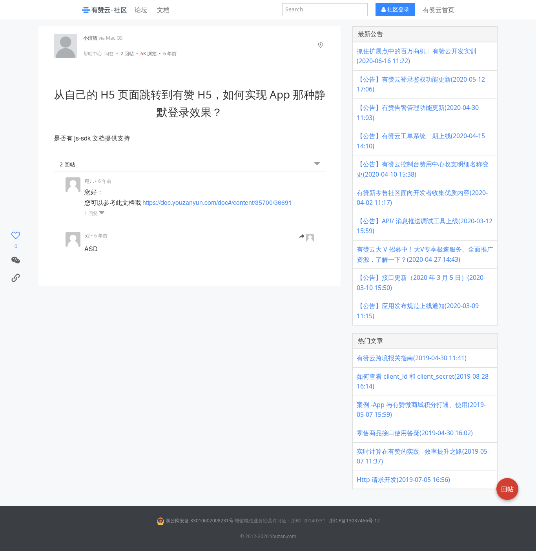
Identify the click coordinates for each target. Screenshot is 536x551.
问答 (109, 54)
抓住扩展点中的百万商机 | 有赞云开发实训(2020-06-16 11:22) (416, 56)
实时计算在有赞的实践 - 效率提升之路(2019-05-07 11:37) (423, 456)
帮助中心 (92, 54)
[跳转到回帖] (306, 236)
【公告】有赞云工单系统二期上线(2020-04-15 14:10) (421, 140)
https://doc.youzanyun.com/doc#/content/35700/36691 (217, 202)
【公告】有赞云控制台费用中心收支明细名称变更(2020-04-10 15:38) (423, 169)
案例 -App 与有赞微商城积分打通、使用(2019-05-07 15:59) (421, 409)
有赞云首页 (438, 9)
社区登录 (397, 9)
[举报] (320, 45)
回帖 (127, 53)
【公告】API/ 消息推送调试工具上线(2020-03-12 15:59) (424, 226)
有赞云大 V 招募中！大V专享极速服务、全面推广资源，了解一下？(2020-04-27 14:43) (425, 254)
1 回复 (91, 213)
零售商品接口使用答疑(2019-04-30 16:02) (415, 433)
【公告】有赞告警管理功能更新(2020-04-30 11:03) (418, 112)
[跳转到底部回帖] (317, 164)
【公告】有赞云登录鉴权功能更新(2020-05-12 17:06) (421, 84)
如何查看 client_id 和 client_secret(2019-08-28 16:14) (423, 381)
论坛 (141, 9)
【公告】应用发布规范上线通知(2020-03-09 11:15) (418, 310)
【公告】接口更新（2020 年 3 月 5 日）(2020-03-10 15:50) (421, 282)
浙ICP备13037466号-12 (354, 520)
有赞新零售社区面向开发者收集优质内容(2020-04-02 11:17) (422, 197)
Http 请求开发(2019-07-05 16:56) (403, 479)
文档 (163, 9)
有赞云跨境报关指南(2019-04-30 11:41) (412, 358)
